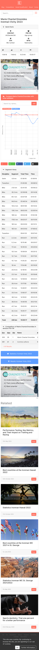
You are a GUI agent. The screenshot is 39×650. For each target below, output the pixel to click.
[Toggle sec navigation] (35, 13)
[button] (4, 163)
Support (26, 634)
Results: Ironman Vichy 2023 (20, 361)
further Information (28, 647)
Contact (16, 636)
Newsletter (13, 634)
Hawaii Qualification (21, 7)
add (34, 103)
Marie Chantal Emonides (26, 337)
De (7, 634)
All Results (8, 346)
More (33, 514)
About (31, 7)
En (3, 634)
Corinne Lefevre (23, 342)
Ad (37, 91)
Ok (17, 647)
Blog (3, 7)
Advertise (33, 634)
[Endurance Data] (19, 3)
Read (33, 441)
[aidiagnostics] (19, 74)
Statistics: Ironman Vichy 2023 (20, 354)
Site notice (23, 636)
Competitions (10, 7)
